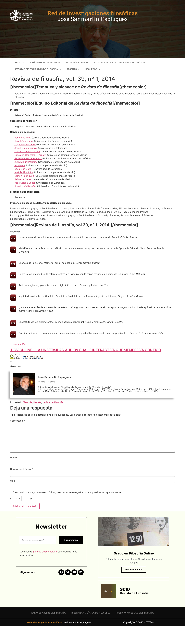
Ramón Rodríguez (24, 175)
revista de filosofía (53, 402)
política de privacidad (45, 551)
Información (19, 344)
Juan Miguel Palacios (25, 161)
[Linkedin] (81, 572)
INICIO (17, 62)
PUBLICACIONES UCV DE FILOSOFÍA (135, 612)
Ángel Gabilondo (23, 141)
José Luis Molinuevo (25, 148)
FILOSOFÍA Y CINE (75, 62)
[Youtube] (74, 572)
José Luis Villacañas (25, 186)
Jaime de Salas (22, 179)
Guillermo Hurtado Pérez (28, 158)
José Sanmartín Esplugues (93, 19)
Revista (37, 402)
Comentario (17, 421)
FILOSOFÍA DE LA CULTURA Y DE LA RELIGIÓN (118, 62)
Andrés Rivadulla (23, 172)
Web (12, 481)
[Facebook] (61, 572)
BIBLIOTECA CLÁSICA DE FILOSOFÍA (90, 612)
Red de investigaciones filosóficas (92, 13)
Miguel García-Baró (25, 144)
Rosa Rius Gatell (23, 168)
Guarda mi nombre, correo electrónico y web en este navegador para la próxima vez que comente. (67, 492)
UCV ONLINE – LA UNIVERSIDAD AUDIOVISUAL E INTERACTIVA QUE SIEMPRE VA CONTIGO (85, 350)
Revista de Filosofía (134, 593)
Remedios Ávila (22, 137)
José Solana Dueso (24, 182)
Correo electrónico (21, 469)
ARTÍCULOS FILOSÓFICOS (43, 62)
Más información (133, 569)
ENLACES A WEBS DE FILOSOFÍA (48, 612)
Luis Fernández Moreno (27, 151)
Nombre (15, 457)
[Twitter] (68, 572)
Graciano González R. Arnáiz (30, 154)
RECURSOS (91, 69)
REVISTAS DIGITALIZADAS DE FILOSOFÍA (36, 69)
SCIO (125, 589)
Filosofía (27, 402)
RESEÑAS (72, 69)
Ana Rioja (19, 165)
